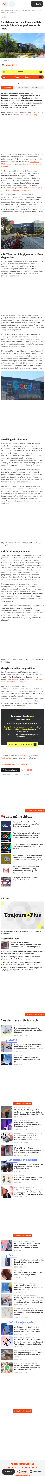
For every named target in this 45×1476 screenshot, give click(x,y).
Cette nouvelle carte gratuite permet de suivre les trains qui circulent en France (28, 1312)
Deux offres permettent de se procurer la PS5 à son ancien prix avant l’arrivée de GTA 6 (27, 1125)
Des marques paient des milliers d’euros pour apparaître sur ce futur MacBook (28, 1030)
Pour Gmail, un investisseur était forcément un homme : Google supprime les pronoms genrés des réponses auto (26, 869)
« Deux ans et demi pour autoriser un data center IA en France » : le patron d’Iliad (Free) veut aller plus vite (28, 1192)
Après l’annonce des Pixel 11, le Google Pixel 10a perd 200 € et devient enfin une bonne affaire (27, 1329)
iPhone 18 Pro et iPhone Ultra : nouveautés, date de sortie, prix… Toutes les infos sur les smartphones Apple (26, 944)
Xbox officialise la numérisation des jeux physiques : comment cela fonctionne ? (29, 1262)
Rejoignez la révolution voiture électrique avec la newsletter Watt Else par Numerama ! (26, 824)
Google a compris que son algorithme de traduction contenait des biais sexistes (28, 846)
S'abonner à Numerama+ (20, 744)
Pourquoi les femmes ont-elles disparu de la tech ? (25, 879)
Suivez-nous (7, 87)
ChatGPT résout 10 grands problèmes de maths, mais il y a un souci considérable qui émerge (21, 963)
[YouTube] (8, 1467)
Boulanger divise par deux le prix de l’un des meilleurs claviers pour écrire (28, 1355)
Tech (6, 17)
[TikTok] (12, 1467)
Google (16, 775)
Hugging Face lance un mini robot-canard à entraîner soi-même (28, 1178)
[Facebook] (22, 1467)
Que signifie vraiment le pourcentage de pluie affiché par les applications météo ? (28, 1287)
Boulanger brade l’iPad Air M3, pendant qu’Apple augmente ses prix (27, 1059)
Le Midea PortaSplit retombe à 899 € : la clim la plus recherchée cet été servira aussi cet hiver (20, 958)
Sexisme (27, 775)
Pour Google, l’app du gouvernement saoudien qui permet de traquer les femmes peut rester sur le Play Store (27, 857)
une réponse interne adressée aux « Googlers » (21, 680)
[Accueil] (5, 4)
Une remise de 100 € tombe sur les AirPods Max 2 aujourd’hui (28, 1274)
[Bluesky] (33, 1467)
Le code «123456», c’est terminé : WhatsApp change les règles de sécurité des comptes (27, 1367)
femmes (6, 775)
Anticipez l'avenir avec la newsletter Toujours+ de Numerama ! (21, 932)
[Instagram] (19, 1467)
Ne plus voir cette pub (36, 811)
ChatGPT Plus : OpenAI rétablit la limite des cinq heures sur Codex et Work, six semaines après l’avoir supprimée (28, 1342)
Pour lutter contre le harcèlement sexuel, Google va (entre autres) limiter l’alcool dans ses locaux (26, 835)
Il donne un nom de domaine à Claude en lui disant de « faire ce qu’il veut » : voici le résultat (22, 952)
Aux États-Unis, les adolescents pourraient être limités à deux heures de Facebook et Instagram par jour (27, 1245)
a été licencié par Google (29, 115)
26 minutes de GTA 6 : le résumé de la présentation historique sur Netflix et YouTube (28, 1167)
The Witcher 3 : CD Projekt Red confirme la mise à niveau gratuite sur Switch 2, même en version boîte (29, 1112)
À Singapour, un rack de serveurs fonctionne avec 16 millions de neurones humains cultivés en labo (28, 1047)
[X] (15, 1467)
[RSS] (29, 1467)
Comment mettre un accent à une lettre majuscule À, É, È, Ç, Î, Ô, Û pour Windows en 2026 (21, 969)
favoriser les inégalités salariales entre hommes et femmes (22, 189)
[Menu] (12, 4)
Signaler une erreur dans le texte (14, 764)
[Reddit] (26, 1467)
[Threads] (36, 1467)
